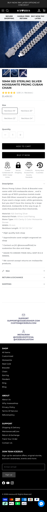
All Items (6, 352)
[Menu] (3, 10)
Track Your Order (9, 439)
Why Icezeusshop (10, 403)
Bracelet (6, 368)
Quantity (6, 129)
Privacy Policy (8, 407)
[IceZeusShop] (23, 10)
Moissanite (7, 360)
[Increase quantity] (20, 135)
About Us (6, 399)
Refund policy (8, 415)
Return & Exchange (10, 435)
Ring (4, 383)
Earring (5, 375)
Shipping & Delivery (11, 427)
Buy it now (23, 155)
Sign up (8, 475)
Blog (4, 387)
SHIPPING (6, 284)
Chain (4, 371)
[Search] (8, 10)
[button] (41, 503)
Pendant (6, 379)
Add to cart (23, 146)
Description (7, 184)
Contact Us (7, 443)
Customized (7, 356)
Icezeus (11, 494)
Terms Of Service (10, 411)
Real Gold (6, 364)
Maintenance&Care (10, 431)
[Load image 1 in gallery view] (23, 44)
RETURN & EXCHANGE (12, 277)
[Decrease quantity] (5, 135)
